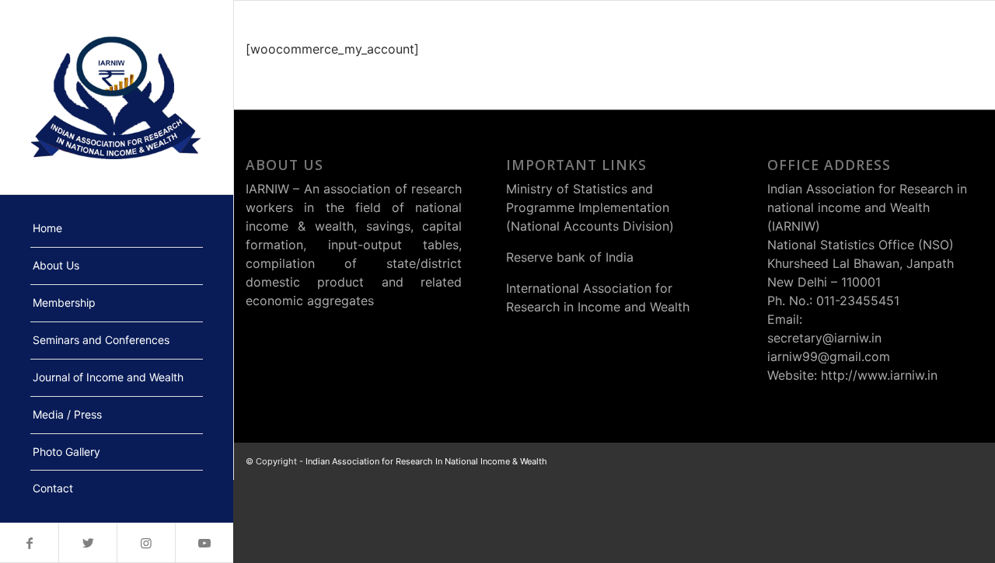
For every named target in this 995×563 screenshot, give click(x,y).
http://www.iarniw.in (879, 375)
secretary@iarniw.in (824, 338)
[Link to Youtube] (204, 542)
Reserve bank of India (570, 257)
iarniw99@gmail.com (828, 356)
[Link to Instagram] (146, 542)
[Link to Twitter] (87, 542)
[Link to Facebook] (29, 542)
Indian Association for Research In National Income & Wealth (426, 461)
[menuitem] (116, 229)
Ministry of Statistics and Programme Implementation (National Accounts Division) (590, 207)
